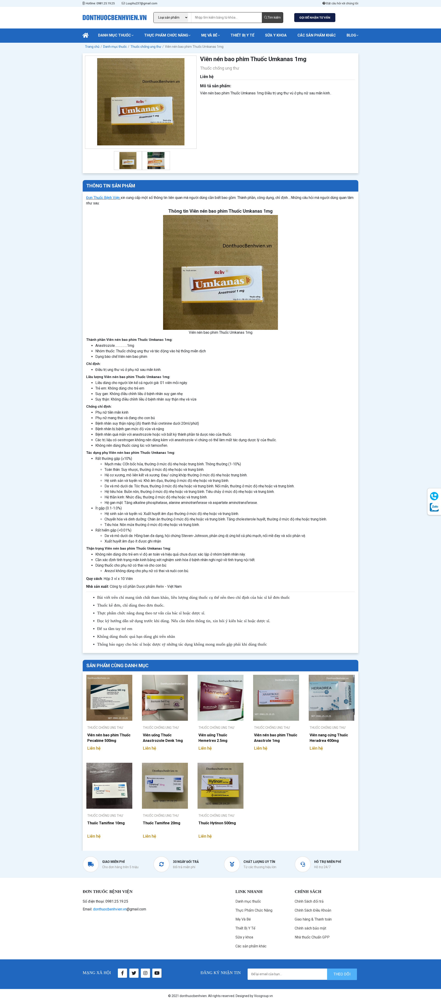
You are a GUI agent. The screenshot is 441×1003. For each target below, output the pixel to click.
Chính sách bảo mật (310, 928)
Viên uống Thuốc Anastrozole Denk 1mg (163, 738)
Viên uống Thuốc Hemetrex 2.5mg (212, 738)
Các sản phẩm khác (316, 35)
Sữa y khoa (276, 35)
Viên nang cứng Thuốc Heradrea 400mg (329, 738)
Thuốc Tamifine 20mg (161, 823)
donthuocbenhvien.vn (110, 909)
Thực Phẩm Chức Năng (166, 35)
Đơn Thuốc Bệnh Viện (103, 197)
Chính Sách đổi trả (309, 901)
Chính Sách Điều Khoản (313, 910)
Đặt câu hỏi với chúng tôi (341, 3)
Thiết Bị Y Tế (242, 35)
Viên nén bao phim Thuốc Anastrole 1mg (275, 738)
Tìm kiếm (274, 17)
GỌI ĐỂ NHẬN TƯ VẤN (314, 17)
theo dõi (342, 974)
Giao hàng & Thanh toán (313, 919)
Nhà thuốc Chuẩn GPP (312, 937)
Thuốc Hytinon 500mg (217, 823)
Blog (351, 35)
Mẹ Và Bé (209, 35)
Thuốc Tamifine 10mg (106, 823)
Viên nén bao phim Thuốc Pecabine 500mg (108, 738)
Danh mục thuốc (114, 35)
